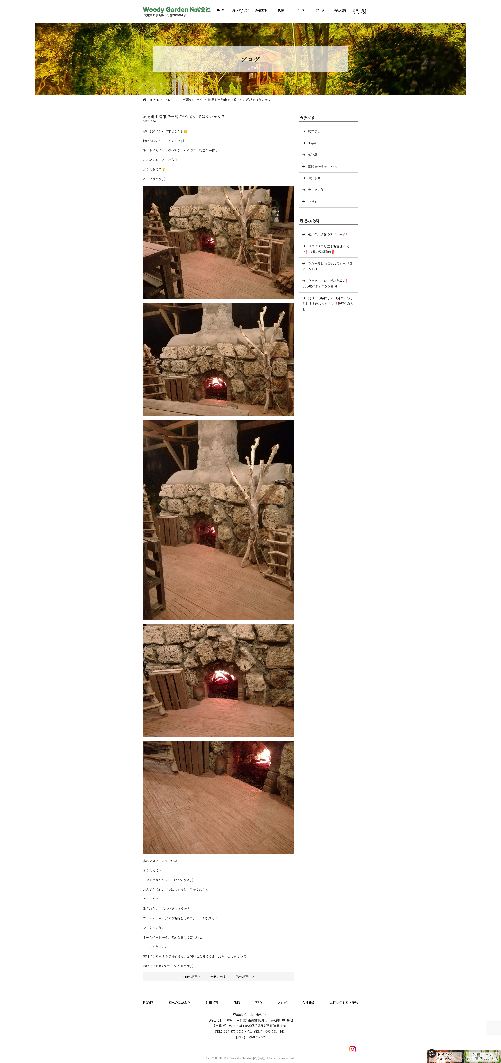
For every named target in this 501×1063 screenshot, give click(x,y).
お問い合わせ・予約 (360, 11)
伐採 (281, 10)
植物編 (312, 154)
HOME (221, 10)
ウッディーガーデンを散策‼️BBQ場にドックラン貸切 (325, 283)
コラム (312, 201)
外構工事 (261, 10)
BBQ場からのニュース (323, 166)
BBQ (300, 10)
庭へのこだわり (241, 11)
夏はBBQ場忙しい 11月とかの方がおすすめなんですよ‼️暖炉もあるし (327, 304)
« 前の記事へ (191, 976)
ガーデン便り (317, 189)
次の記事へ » (245, 976)
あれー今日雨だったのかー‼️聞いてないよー (327, 266)
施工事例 (196, 99)
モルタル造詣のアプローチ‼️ (328, 234)
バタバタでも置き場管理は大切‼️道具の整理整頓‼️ (325, 249)
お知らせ (314, 178)
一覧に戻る (218, 976)
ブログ (320, 10)
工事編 (184, 99)
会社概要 (340, 10)
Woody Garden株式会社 (250, 1014)
